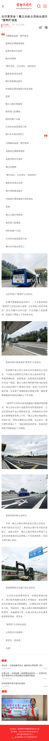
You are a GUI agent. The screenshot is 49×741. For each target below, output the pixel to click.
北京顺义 (6, 25)
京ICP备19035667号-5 (25, 734)
